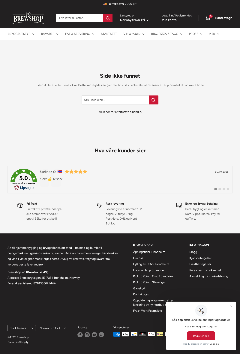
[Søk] (107, 18)
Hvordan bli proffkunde (148, 270)
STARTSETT (109, 34)
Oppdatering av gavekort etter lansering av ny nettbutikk (153, 302)
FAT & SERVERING (77, 34)
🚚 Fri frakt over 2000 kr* (120, 4)
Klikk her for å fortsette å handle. (120, 112)
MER (212, 34)
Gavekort (139, 288)
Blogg (193, 252)
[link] (120, 180)
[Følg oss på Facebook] (80, 334)
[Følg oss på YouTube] (94, 334)
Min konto (169, 20)
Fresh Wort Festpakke (147, 310)
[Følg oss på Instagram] (87, 334)
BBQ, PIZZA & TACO (164, 34)
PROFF (193, 34)
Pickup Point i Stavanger (149, 282)
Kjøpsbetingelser (200, 258)
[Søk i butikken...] (153, 99)
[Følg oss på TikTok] (101, 334)
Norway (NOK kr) (50, 327)
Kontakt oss (141, 294)
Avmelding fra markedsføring (208, 276)
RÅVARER (47, 34)
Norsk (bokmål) (18, 327)
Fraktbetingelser (200, 264)
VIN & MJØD (131, 34)
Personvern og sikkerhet (205, 270)
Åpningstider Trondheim (149, 252)
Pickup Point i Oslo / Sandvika (153, 276)
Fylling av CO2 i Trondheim (151, 264)
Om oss (138, 258)
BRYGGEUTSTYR (19, 34)
